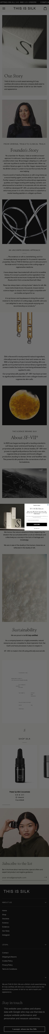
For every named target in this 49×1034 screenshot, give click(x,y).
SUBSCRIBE (37, 524)
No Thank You (36, 528)
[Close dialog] (47, 504)
